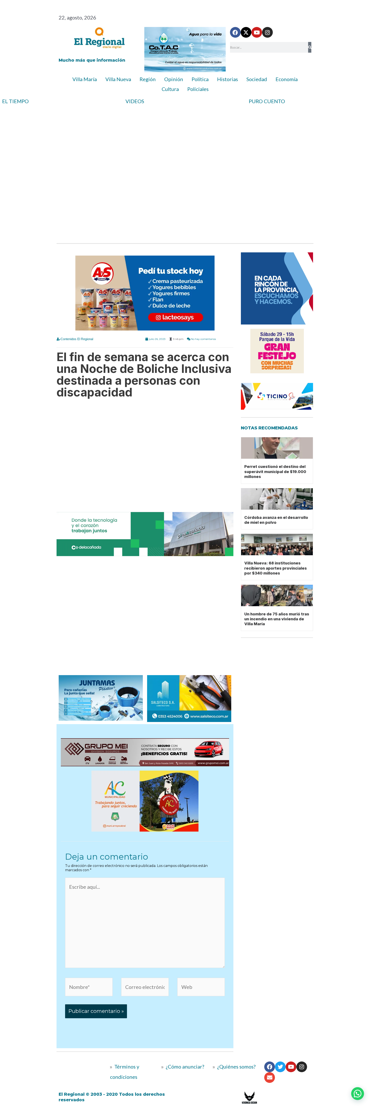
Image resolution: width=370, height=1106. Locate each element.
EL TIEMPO (15, 101)
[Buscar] (309, 47)
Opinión (173, 79)
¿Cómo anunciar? (185, 1066)
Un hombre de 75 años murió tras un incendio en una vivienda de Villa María (276, 619)
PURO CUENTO (267, 101)
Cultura (170, 89)
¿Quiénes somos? (236, 1066)
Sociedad (256, 79)
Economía (287, 79)
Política (200, 79)
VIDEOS (134, 101)
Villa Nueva (118, 79)
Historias (227, 79)
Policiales (198, 89)
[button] (357, 1093)
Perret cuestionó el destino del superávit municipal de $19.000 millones (275, 471)
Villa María (84, 79)
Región (148, 79)
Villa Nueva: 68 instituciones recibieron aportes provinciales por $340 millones (275, 568)
